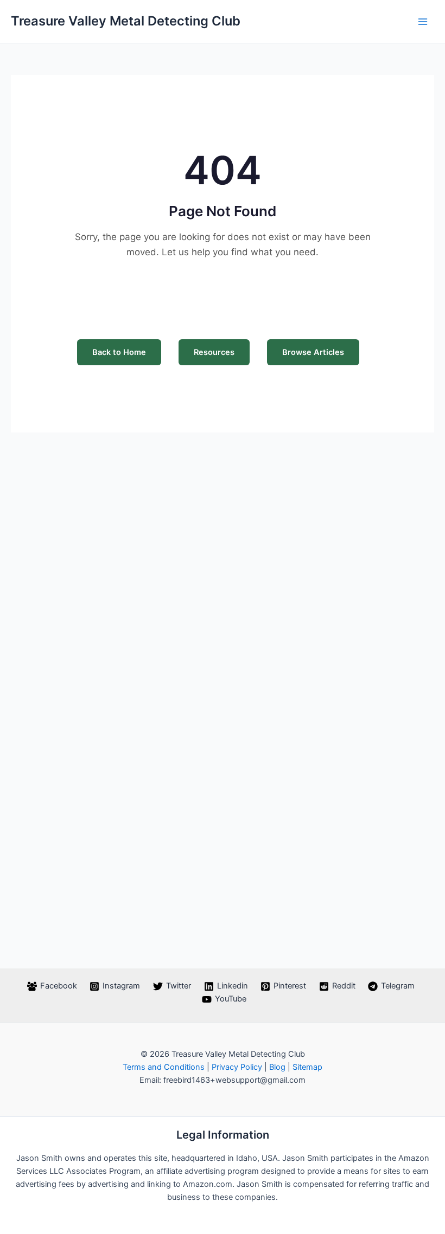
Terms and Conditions (164, 1067)
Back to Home (119, 352)
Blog (277, 1067)
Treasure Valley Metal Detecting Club (125, 21)
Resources (214, 352)
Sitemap (307, 1067)
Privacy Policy (237, 1067)
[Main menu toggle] (422, 21)
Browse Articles (313, 352)
